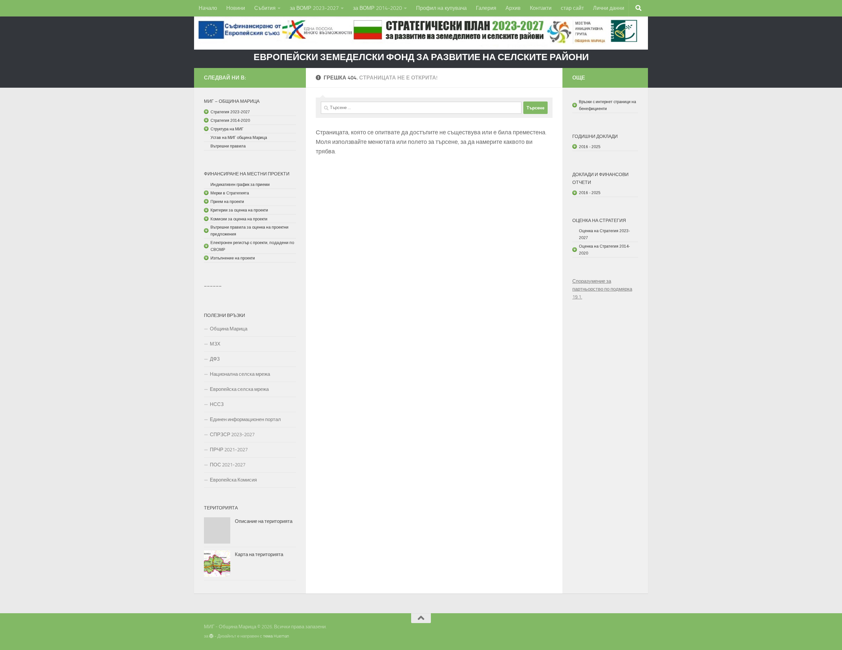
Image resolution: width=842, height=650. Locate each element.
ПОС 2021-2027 (227, 465)
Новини (235, 8)
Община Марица (228, 329)
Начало (208, 8)
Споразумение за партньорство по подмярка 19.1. (602, 289)
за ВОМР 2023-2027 (314, 8)
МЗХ (215, 344)
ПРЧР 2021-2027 (229, 450)
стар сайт (572, 8)
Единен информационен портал (245, 419)
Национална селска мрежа (240, 374)
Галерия (486, 8)
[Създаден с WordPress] (211, 636)
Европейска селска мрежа (239, 389)
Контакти (541, 8)
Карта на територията (259, 554)
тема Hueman (276, 636)
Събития (265, 8)
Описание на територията (263, 521)
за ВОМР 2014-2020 (377, 8)
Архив (513, 8)
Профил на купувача (441, 8)
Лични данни (608, 8)
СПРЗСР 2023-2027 (232, 434)
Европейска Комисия (233, 480)
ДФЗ (215, 359)
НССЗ (217, 404)
